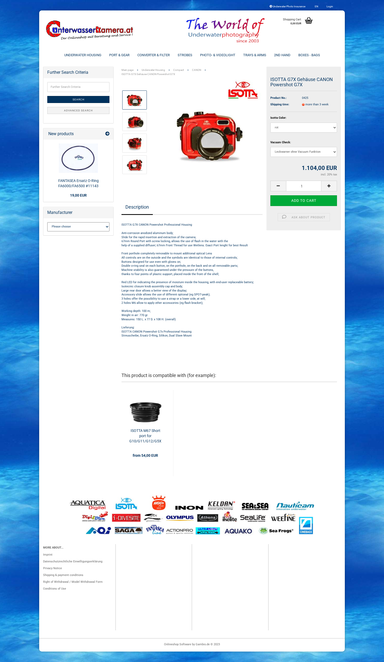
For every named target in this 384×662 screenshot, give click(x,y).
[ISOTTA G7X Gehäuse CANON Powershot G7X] (209, 132)
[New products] (107, 134)
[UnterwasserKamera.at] (90, 30)
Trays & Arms (254, 55)
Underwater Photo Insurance (288, 6)
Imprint (48, 554)
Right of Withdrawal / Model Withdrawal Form (73, 582)
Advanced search (78, 110)
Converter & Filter (153, 55)
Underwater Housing (82, 55)
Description (137, 207)
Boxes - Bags (309, 55)
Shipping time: (279, 104)
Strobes (185, 55)
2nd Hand (282, 55)
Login (329, 6)
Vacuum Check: (280, 142)
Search (78, 99)
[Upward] (369, 655)
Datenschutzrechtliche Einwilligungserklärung (72, 561)
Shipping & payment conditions (63, 575)
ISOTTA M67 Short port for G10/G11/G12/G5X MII (145, 436)
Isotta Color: (278, 117)
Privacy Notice (52, 568)
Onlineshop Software (177, 644)
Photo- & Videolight (217, 55)
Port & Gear (119, 55)
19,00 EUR (78, 195)
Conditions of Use (54, 588)
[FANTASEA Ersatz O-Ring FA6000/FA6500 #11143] (78, 158)
